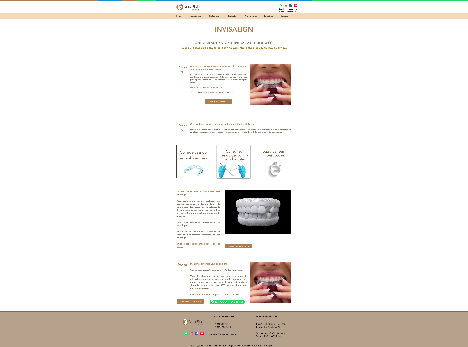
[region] (193, 161)
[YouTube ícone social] (295, 5)
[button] (252, 16)
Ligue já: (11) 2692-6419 (288, 9)
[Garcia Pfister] (286, 5)
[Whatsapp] (281, 5)
